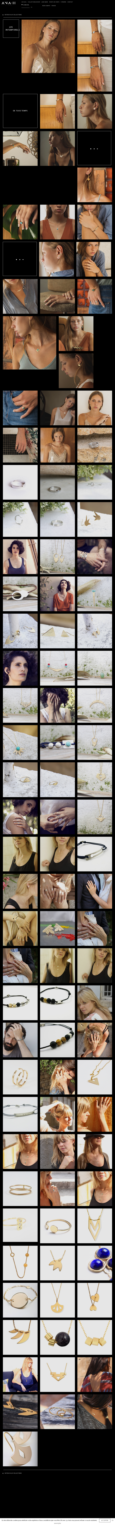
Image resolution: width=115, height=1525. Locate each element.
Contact (70, 2)
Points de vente (54, 2)
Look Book (44, 2)
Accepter (104, 1520)
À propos (63, 2)
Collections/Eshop (34, 2)
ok (31, 7)
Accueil (24, 2)
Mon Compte (46, 6)
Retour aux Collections (13, 15)
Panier (54, 6)
